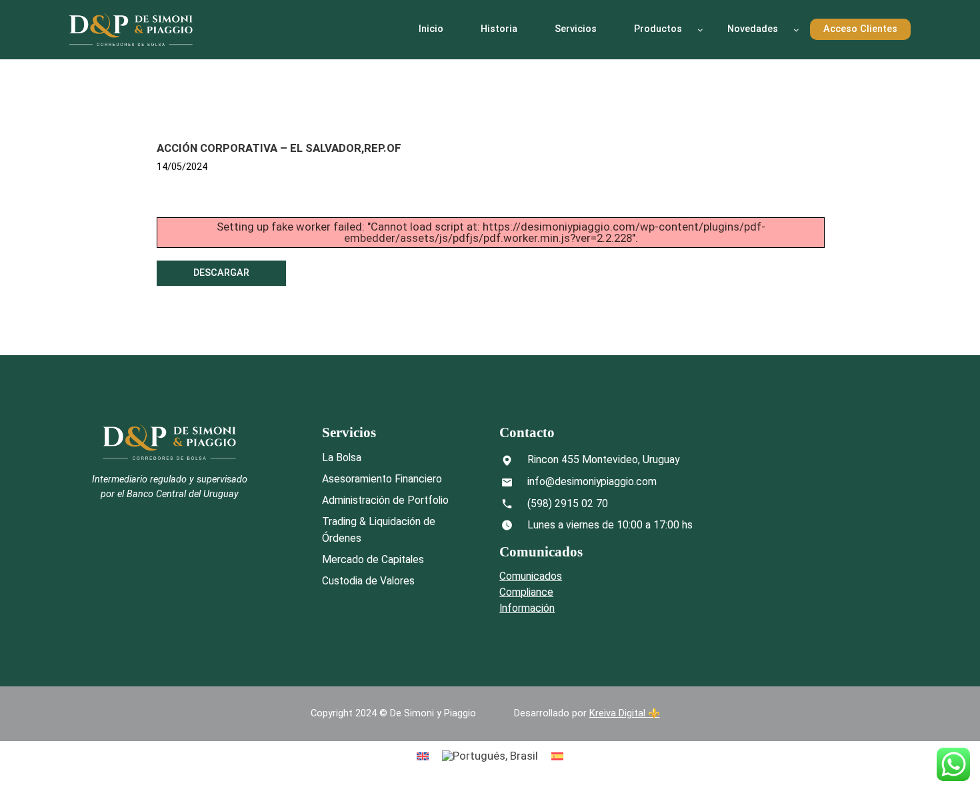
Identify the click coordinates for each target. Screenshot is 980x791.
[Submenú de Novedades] (796, 30)
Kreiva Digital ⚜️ (624, 713)
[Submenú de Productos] (700, 30)
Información (527, 608)
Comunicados (530, 576)
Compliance (526, 592)
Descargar (221, 273)
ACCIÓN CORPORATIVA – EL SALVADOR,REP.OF (279, 148)
